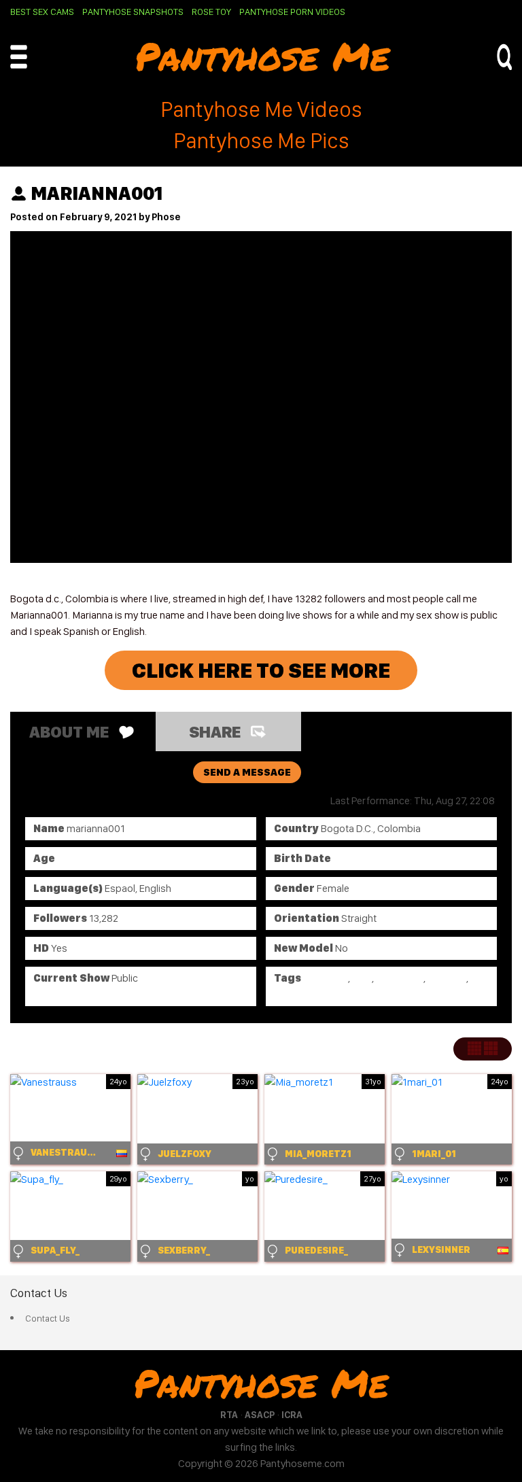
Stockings (325, 977)
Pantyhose (399, 977)
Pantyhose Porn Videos (292, 11)
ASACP (260, 1414)
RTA (229, 1414)
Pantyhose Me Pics (261, 141)
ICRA (291, 1414)
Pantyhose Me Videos (261, 109)
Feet (362, 977)
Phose (166, 216)
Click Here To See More (261, 670)
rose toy (211, 11)
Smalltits (447, 977)
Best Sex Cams (42, 11)
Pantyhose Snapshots (133, 11)
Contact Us (47, 1318)
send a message (247, 772)
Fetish (287, 994)
